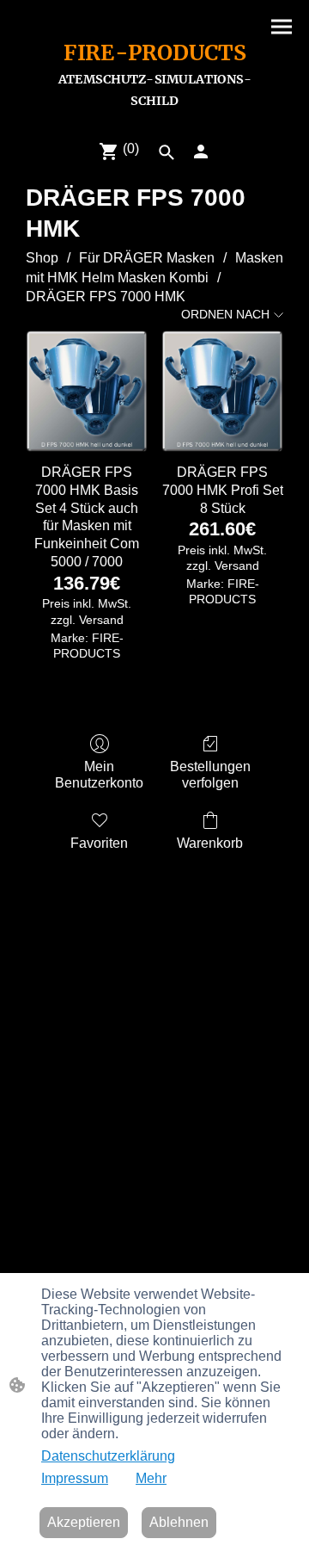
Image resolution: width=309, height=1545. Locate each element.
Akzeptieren (83, 1522)
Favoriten (99, 843)
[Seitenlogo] (155, 118)
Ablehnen (179, 1522)
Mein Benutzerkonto (99, 774)
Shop (42, 257)
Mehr (151, 1478)
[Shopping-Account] (201, 151)
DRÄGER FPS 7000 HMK (105, 296)
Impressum (74, 1478)
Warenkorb (210, 843)
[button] (166, 152)
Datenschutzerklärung (108, 1456)
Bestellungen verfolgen (210, 774)
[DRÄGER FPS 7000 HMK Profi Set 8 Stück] (222, 392)
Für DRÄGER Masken (147, 257)
